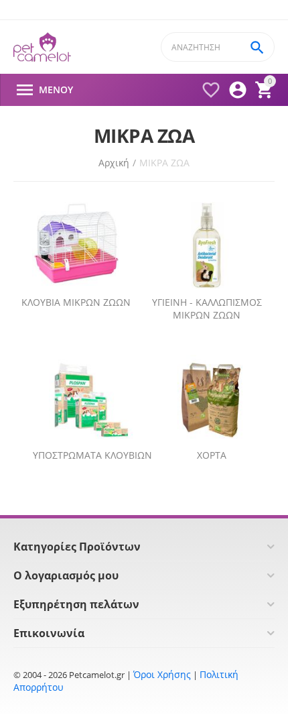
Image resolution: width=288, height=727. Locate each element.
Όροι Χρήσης (162, 674)
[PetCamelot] (42, 47)
